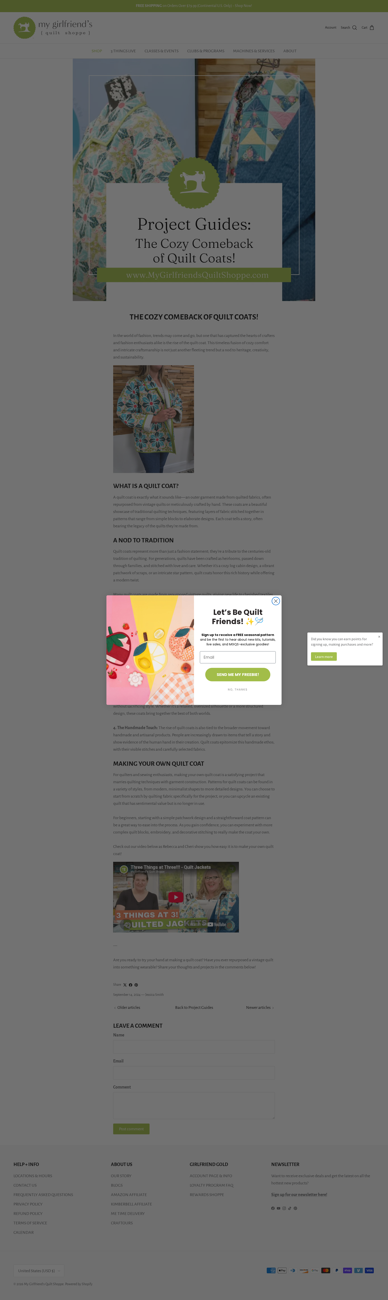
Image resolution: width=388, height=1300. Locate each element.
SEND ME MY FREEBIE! (238, 674)
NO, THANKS (238, 689)
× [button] (379, 636)
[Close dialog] (276, 601)
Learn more (324, 656)
